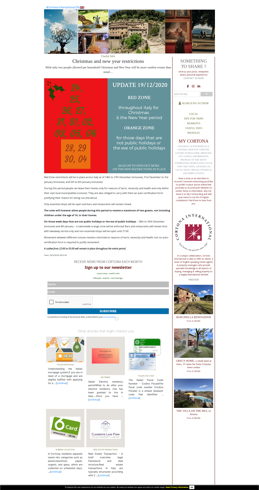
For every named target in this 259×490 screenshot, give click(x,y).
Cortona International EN (64, 7)
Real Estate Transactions (106, 449)
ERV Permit (105, 377)
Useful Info (108, 56)
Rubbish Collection (65, 449)
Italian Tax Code (146, 376)
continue (62, 383)
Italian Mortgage (65, 364)
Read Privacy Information (177, 487)
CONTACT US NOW (194, 78)
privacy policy (109, 317)
